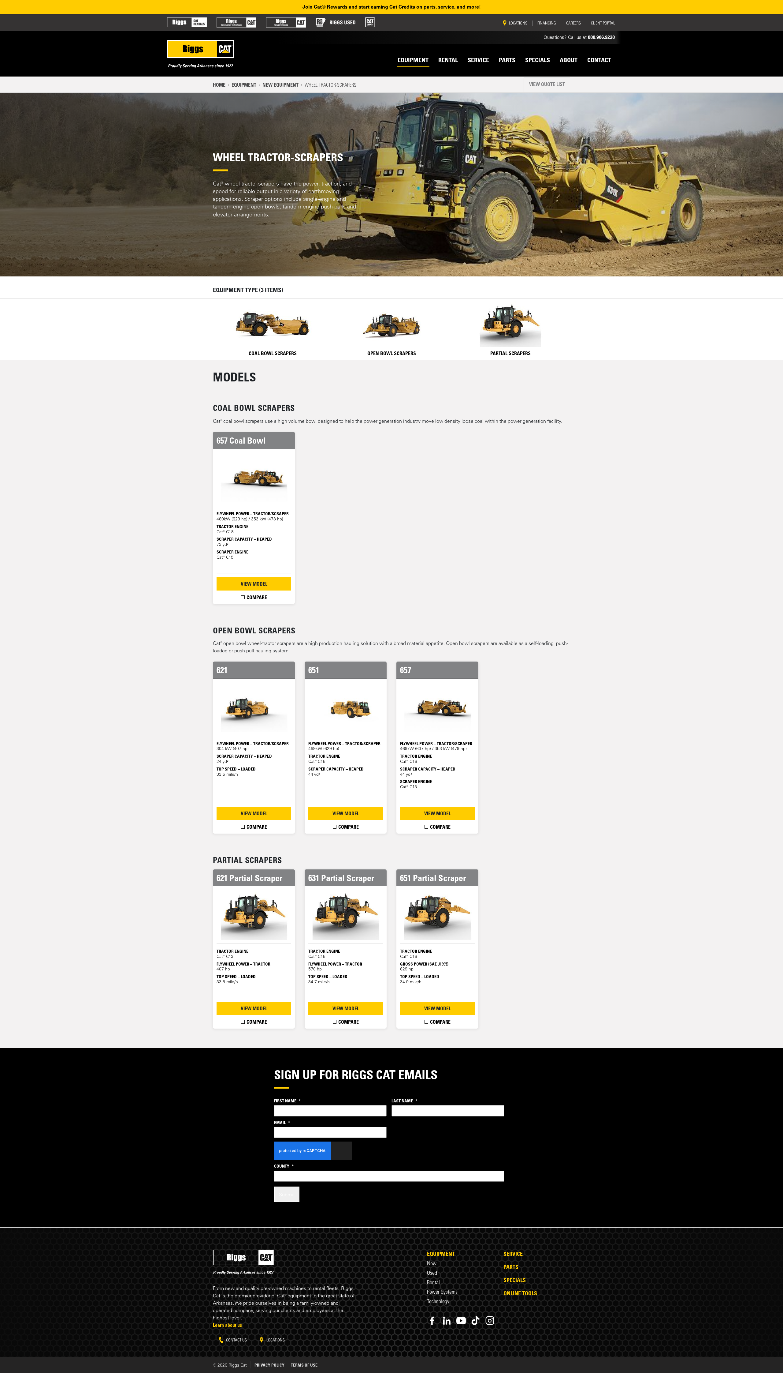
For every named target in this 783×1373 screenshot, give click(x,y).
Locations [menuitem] (518, 23)
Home (219, 85)
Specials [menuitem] (537, 60)
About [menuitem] (568, 60)
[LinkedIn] (446, 1320)
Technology (438, 1301)
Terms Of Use (304, 1364)
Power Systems (442, 1292)
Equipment (244, 85)
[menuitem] (187, 22)
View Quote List (547, 84)
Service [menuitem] (478, 60)
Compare (256, 597)
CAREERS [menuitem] (573, 23)
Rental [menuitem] (448, 60)
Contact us (236, 1339)
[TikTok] (475, 1320)
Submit (287, 1194)
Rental (433, 1282)
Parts (510, 1266)
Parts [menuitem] (507, 60)
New (431, 1263)
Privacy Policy (269, 1364)
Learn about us (227, 1325)
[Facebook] (432, 1320)
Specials (514, 1280)
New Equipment (280, 85)
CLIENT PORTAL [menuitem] (603, 23)
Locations (275, 1339)
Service (513, 1253)
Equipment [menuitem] (413, 60)
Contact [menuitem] (599, 60)
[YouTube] (461, 1320)
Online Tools (520, 1293)
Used (432, 1273)
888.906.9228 (601, 37)
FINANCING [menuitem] (546, 23)
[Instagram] (489, 1320)
